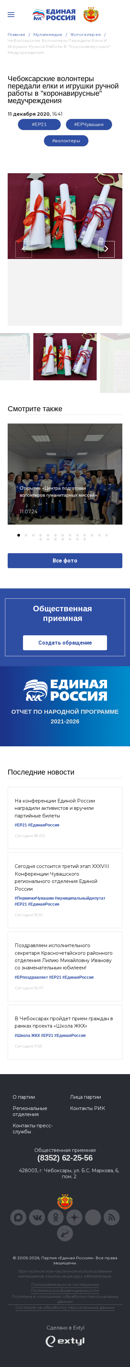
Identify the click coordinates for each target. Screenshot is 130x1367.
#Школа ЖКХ (27, 1035)
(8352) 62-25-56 (64, 1157)
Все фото (65, 561)
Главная (16, 34)
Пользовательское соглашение (65, 1284)
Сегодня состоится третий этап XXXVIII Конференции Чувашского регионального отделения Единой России (62, 877)
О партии (24, 1097)
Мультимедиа (47, 34)
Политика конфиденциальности (65, 1290)
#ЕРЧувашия (89, 124)
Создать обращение (65, 643)
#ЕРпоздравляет (31, 977)
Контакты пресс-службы (33, 1129)
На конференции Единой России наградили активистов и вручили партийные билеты (55, 808)
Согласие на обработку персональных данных (65, 1307)
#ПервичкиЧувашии (34, 898)
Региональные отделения (30, 1111)
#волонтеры (66, 140)
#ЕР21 (39, 124)
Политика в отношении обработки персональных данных (65, 1299)
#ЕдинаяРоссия (43, 825)
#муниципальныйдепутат (80, 898)
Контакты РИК (87, 1108)
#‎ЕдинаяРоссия (78, 977)
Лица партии (85, 1097)
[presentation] (23, 249)
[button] (18, 535)
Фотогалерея (85, 34)
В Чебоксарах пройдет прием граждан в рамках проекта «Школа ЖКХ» (64, 1022)
